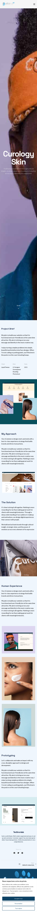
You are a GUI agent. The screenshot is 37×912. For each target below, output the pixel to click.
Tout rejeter (18, 908)
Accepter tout (18, 898)
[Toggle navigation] (29, 4)
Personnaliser (18, 903)
